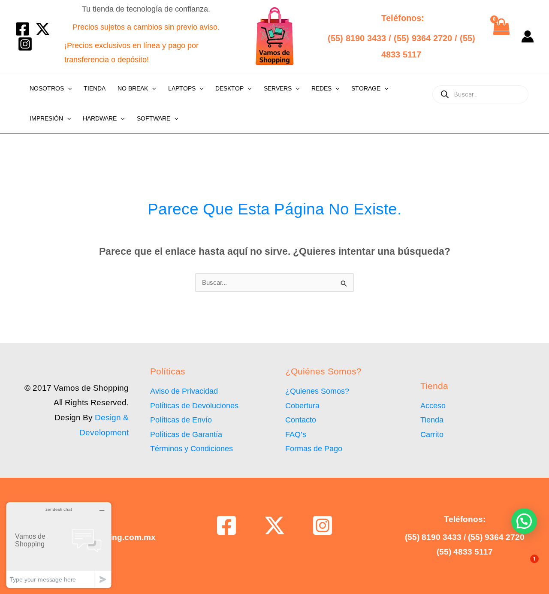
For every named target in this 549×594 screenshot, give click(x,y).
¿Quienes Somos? (317, 391)
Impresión (46, 118)
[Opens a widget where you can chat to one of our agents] (59, 545)
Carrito (431, 434)
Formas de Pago (313, 448)
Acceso (433, 405)
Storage (365, 88)
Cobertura (302, 405)
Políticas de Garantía (186, 434)
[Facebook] (22, 28)
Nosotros (47, 88)
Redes (321, 88)
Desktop (229, 88)
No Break (133, 88)
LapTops (182, 88)
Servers (278, 88)
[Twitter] (42, 28)
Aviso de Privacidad (184, 391)
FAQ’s (295, 434)
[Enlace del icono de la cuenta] (527, 36)
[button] (68, 88)
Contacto (300, 420)
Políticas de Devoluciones (194, 405)
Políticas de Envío (181, 420)
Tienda (95, 88)
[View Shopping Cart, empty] (501, 36)
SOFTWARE (153, 118)
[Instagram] (25, 43)
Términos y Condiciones (191, 448)
